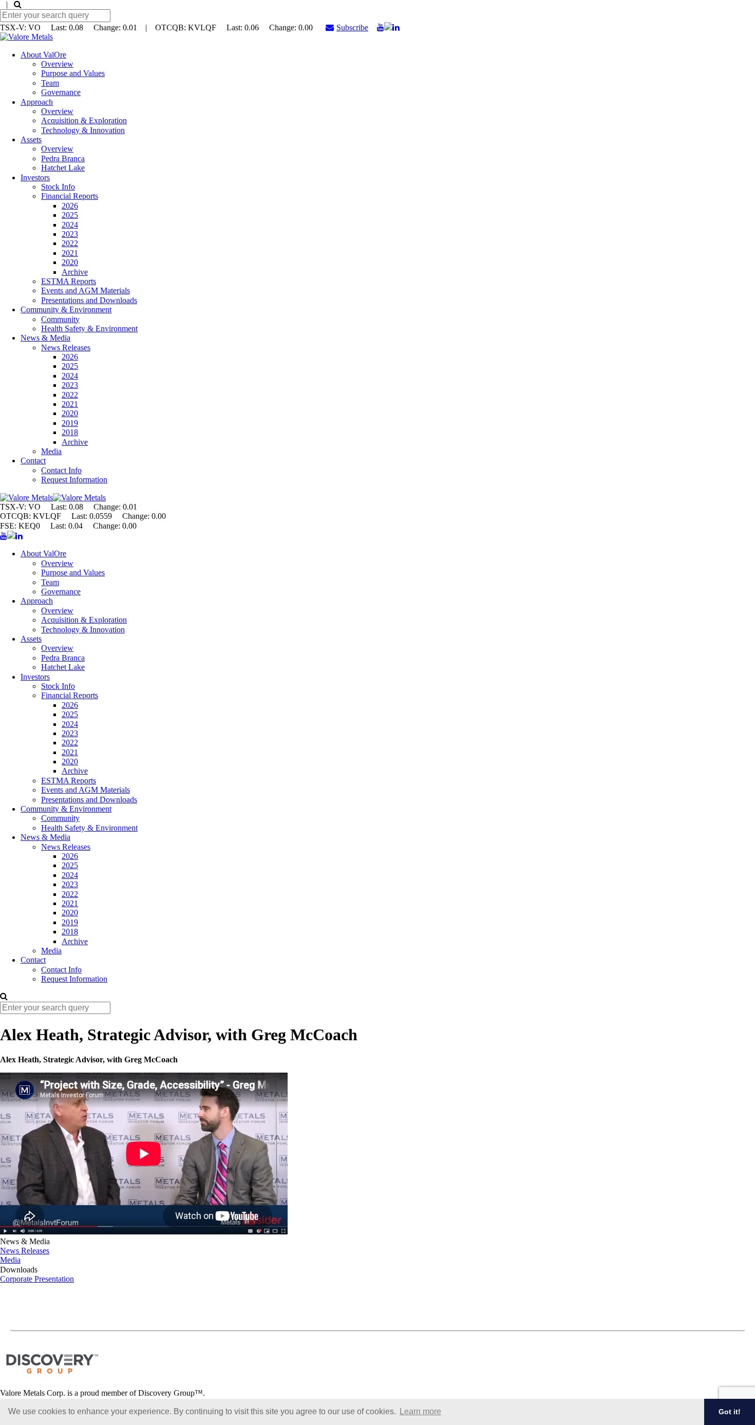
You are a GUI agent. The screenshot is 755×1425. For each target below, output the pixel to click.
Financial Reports (69, 196)
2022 (70, 243)
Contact (33, 460)
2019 (70, 423)
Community (60, 319)
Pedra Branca (63, 158)
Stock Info (58, 186)
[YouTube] (380, 27)
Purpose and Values (73, 73)
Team (50, 83)
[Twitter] (388, 27)
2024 (70, 224)
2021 (70, 253)
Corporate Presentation (37, 1278)
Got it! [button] (730, 1412)
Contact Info (61, 470)
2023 (70, 234)
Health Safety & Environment (89, 328)
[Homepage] (26, 36)
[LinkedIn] (396, 27)
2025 (70, 215)
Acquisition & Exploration (84, 120)
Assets (31, 139)
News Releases (65, 347)
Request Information (74, 479)
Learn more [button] (420, 1411)
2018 (70, 432)
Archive (75, 272)
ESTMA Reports (68, 281)
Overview (57, 64)
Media (51, 451)
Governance (61, 92)
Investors (35, 177)
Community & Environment (66, 309)
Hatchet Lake (63, 167)
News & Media (45, 337)
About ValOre (43, 54)
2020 (70, 262)
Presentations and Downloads (89, 300)
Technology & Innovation (83, 130)
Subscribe (352, 27)
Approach (37, 102)
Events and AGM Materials (85, 290)
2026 (70, 205)
